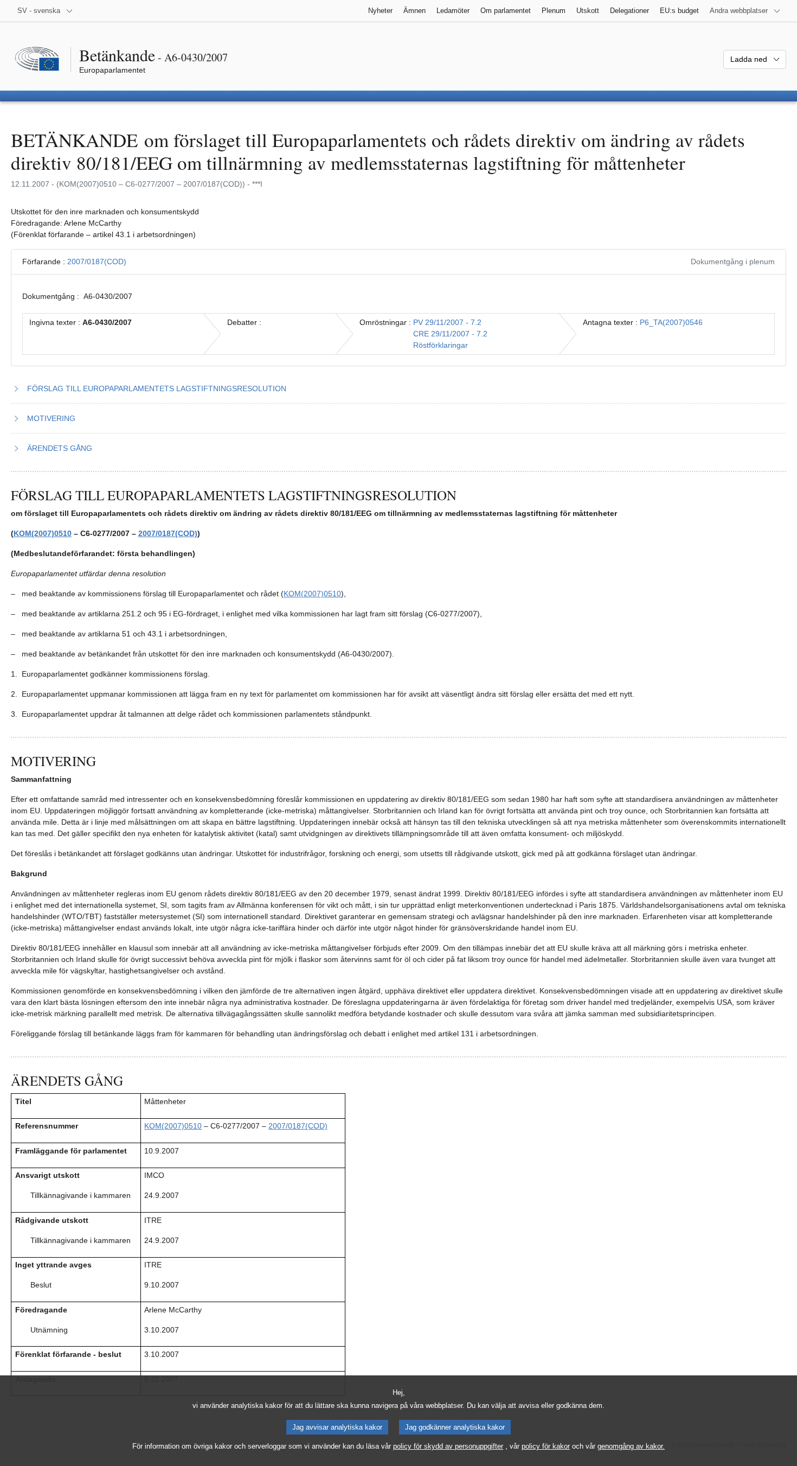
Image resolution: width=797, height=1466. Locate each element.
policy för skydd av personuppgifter (448, 1446)
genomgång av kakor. (631, 1446)
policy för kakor (546, 1446)
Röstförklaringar (440, 345)
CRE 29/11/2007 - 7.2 (450, 333)
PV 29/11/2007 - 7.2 (447, 322)
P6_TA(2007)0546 (671, 322)
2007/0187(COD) (96, 261)
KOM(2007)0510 (43, 533)
